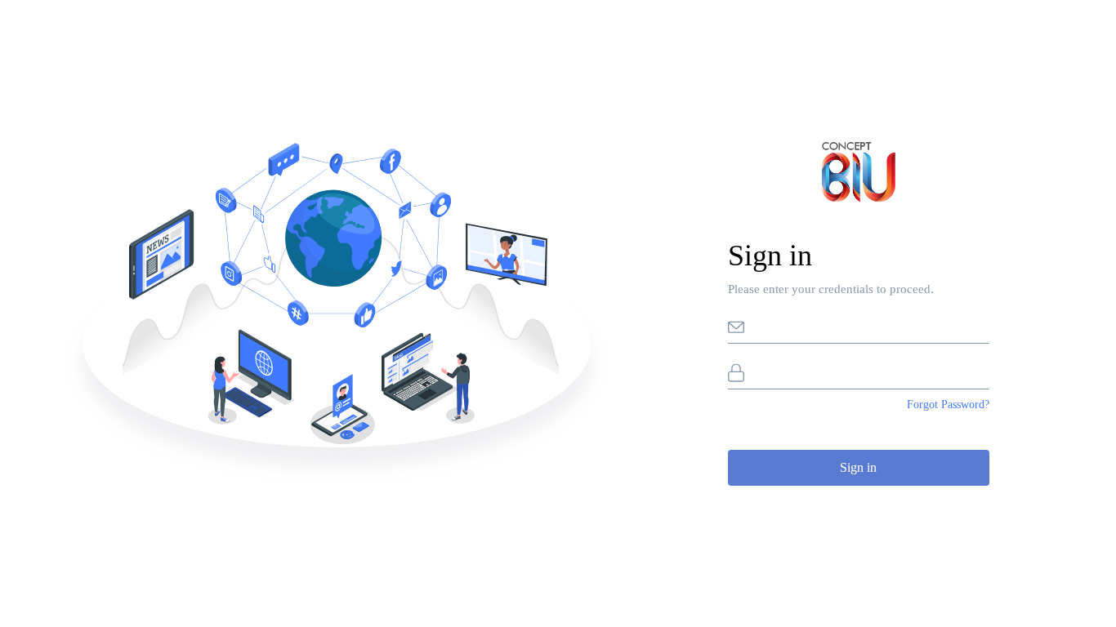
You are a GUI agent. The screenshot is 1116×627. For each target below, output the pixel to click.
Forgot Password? (948, 404)
